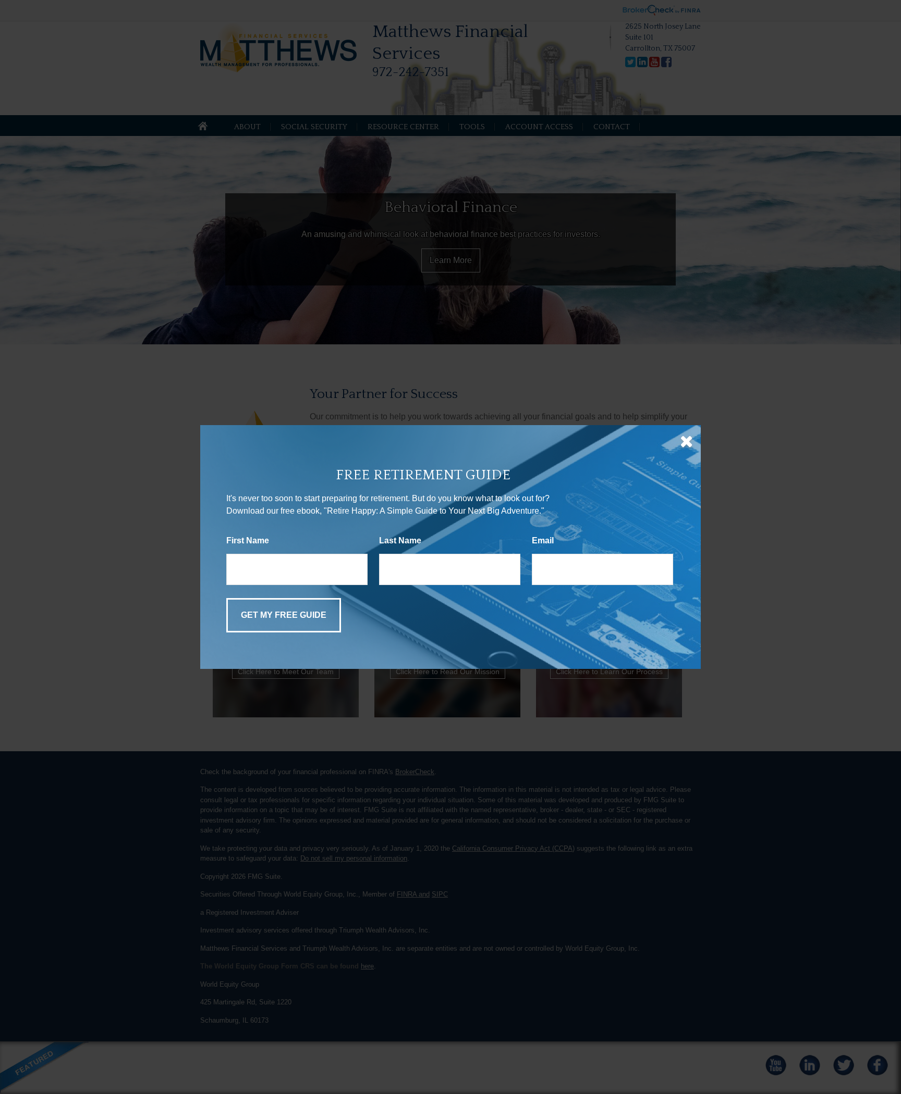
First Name (247, 540)
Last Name (400, 540)
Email (543, 540)
